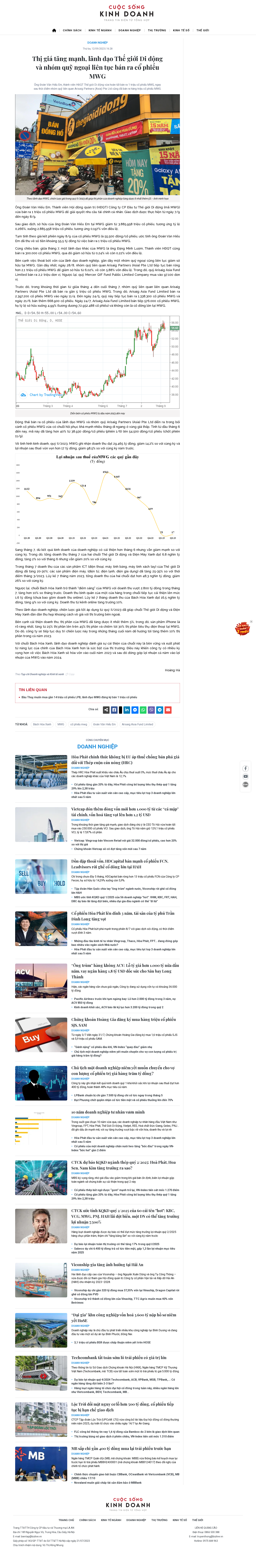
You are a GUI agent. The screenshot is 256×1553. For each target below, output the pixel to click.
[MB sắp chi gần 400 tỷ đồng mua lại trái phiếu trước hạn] (41, 1464)
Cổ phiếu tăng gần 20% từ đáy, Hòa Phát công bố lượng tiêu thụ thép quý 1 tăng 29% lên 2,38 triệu (123, 786)
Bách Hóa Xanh (42, 724)
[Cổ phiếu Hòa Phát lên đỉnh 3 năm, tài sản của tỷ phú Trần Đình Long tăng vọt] (41, 928)
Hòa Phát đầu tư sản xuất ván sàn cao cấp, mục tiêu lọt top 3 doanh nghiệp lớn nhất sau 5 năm (123, 794)
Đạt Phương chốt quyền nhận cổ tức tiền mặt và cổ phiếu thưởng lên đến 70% (123, 1100)
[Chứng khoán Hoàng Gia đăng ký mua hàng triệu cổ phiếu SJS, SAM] (41, 1035)
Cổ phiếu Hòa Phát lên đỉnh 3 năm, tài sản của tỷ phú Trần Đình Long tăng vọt (122, 916)
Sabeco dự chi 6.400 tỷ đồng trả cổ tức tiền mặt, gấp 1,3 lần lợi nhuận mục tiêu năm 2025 (123, 1250)
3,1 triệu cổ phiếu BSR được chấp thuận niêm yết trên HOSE (112, 1342)
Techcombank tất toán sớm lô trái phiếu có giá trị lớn (118, 1357)
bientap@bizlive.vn (31, 1536)
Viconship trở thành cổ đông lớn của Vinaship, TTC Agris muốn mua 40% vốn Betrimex (122, 1300)
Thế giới (202, 30)
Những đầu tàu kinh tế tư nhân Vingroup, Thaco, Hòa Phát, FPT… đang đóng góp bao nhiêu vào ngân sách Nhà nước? (124, 943)
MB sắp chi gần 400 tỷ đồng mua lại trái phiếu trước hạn (121, 1448)
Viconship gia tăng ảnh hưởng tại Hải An (107, 1264)
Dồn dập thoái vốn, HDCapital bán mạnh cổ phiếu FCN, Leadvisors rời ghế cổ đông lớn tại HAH (119, 863)
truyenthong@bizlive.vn (210, 1536)
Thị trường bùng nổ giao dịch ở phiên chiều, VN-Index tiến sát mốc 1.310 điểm (123, 1436)
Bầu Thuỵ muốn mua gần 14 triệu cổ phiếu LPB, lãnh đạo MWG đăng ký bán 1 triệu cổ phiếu (79, 697)
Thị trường (157, 30)
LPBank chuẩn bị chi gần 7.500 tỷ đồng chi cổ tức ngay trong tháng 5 (118, 1095)
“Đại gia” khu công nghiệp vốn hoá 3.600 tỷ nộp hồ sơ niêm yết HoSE (123, 1317)
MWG (60, 724)
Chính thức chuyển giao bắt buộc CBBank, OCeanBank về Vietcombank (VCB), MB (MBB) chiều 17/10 (125, 1476)
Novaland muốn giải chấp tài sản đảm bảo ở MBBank (107, 1482)
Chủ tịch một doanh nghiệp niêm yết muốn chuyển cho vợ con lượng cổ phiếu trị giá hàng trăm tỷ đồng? (123, 1053)
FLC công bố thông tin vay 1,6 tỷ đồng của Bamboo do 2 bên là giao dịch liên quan (126, 1431)
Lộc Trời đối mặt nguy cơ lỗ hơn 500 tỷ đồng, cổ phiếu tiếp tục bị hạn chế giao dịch (122, 1406)
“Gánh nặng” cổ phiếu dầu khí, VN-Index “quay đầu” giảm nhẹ (112, 1047)
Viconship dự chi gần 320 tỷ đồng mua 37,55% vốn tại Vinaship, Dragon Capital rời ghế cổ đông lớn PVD (125, 1292)
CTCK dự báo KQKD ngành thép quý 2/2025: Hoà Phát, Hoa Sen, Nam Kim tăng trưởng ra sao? (123, 1165)
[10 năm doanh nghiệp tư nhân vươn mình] (41, 1127)
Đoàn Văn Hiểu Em (104, 724)
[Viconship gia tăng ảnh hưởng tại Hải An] (41, 1280)
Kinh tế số (181, 30)
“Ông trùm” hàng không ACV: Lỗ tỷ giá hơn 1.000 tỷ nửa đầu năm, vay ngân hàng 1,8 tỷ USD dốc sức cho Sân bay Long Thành (125, 971)
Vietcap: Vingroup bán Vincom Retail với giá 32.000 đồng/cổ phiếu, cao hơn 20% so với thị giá (124, 842)
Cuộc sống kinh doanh (128, 1504)
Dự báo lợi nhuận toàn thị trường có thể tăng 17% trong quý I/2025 (116, 1244)
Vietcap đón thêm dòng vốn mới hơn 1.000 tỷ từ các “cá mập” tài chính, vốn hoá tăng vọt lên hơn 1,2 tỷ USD (125, 811)
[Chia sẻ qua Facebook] (245, 768)
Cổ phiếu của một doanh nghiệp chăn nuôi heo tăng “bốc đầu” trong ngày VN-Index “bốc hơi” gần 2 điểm (122, 1148)
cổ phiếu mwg (78, 724)
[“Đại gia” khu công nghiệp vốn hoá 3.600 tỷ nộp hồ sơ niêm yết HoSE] (41, 1330)
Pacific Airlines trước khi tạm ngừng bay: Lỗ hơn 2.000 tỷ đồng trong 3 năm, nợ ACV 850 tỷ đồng (123, 1000)
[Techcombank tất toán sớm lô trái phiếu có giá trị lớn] (41, 1373)
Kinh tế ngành (100, 30)
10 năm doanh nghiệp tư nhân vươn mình (108, 1112)
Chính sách (72, 30)
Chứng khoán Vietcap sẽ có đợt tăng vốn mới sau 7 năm (109, 849)
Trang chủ (66, 1520)
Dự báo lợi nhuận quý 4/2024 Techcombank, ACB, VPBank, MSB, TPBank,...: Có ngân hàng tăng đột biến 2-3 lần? (123, 1381)
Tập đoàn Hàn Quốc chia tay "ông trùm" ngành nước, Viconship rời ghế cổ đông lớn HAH (123, 890)
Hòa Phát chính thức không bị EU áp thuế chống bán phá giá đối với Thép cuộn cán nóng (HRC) (125, 759)
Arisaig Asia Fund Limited (137, 724)
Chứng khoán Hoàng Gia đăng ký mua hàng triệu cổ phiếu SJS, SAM (123, 1022)
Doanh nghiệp (130, 30)
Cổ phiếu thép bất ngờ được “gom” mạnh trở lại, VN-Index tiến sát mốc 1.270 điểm (126, 1190)
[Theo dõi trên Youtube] (245, 776)
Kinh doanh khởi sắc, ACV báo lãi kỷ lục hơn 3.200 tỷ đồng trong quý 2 (118, 1007)
